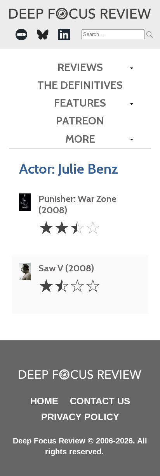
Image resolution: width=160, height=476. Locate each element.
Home (44, 401)
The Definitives (80, 84)
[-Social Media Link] (21, 34)
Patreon (80, 120)
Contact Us (100, 401)
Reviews (80, 67)
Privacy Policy (80, 417)
